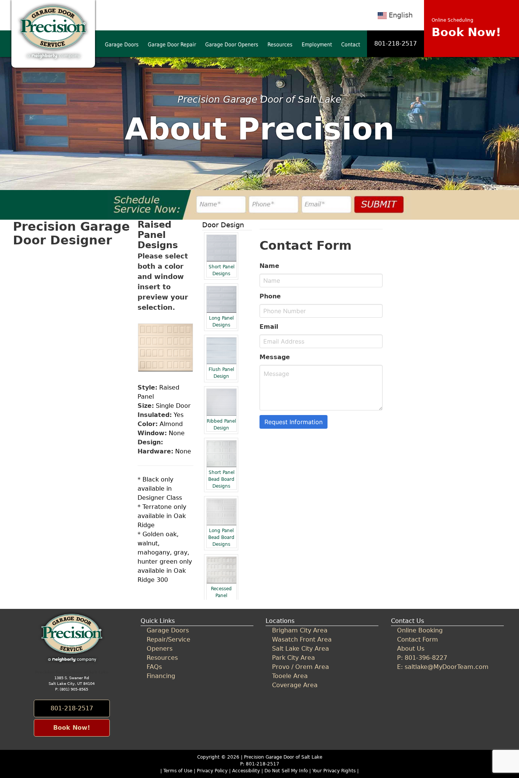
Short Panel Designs (221, 270)
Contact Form (417, 639)
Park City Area (293, 657)
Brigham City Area (300, 630)
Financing (161, 676)
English (401, 15)
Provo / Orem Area (300, 666)
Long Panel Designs (221, 321)
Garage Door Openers (231, 44)
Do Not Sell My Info (286, 770)
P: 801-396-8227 (422, 657)
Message (275, 357)
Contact (350, 44)
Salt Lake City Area (300, 648)
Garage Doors (122, 44)
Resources (280, 44)
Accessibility (246, 770)
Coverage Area (295, 685)
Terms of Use (177, 770)
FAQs (154, 666)
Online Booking (420, 630)
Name (269, 265)
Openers (159, 648)
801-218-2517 (395, 43)
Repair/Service (168, 639)
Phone (270, 296)
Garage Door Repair (172, 44)
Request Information (293, 422)
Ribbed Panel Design (221, 424)
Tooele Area (290, 676)
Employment (317, 44)
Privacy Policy (212, 770)
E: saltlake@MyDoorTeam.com (443, 666)
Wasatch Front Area (302, 639)
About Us (410, 648)
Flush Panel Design (221, 373)
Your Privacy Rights (334, 770)
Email (269, 326)
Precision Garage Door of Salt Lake (283, 757)
